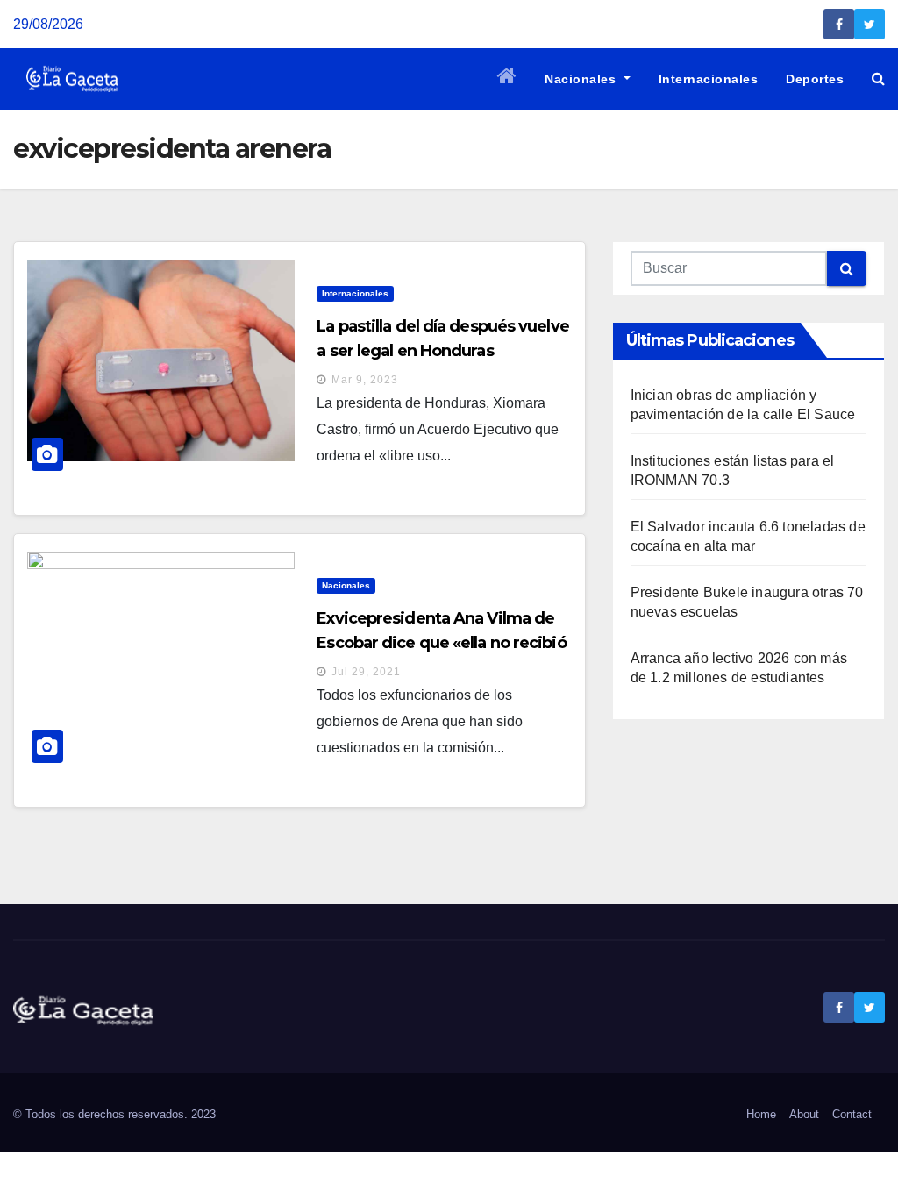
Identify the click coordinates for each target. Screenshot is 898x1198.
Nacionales (582, 79)
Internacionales (709, 79)
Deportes (815, 79)
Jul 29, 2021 (366, 672)
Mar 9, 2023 (364, 380)
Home (761, 1114)
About (804, 1114)
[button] (878, 78)
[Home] (507, 79)
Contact (852, 1114)
